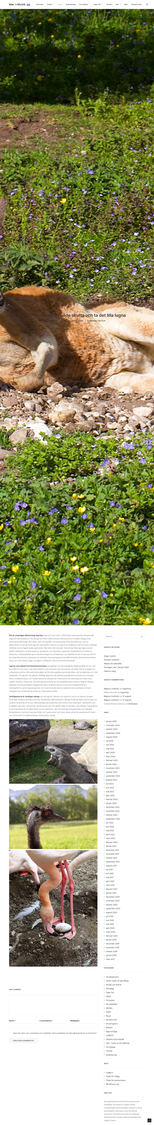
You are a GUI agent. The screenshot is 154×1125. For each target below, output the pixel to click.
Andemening (70, 4)
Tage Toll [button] (97, 4)
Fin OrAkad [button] (83, 4)
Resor (80, 346)
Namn (12, 1070)
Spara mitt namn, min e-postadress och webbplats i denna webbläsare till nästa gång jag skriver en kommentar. (55, 1083)
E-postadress (46, 1070)
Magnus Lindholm (98, 346)
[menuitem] (39, 4)
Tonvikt (109, 4)
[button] (148, 4)
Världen (67, 346)
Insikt (60, 4)
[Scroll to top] (149, 1120)
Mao (126, 4)
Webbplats (74, 1070)
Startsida (39, 4)
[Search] (124, 686)
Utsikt (49, 4)
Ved (117, 4)
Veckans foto (137, 4)
